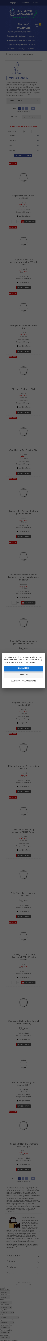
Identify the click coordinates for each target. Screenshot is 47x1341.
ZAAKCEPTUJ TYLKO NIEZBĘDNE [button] (23, 681)
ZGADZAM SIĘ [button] (23, 668)
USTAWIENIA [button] (23, 674)
